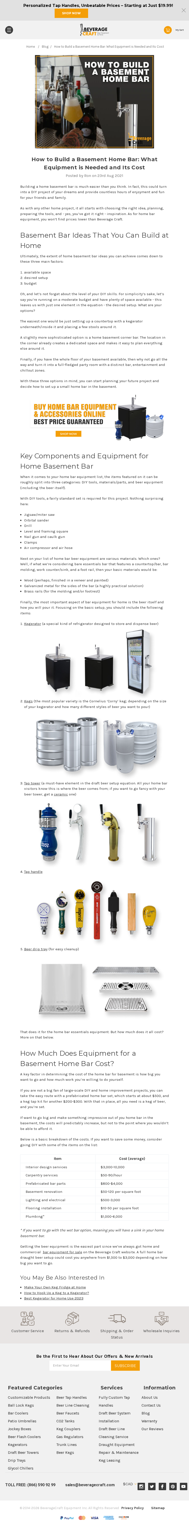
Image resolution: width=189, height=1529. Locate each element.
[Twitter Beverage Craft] (152, 1487)
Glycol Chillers (20, 1468)
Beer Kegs (65, 1452)
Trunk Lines (66, 1444)
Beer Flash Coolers (24, 1436)
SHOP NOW (71, 13)
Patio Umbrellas (22, 1421)
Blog (146, 1413)
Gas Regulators (69, 1436)
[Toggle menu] (9, 30)
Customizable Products (29, 1397)
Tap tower (32, 783)
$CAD (128, 1484)
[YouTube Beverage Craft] (183, 1487)
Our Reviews (152, 1429)
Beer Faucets (67, 1413)
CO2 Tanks (65, 1421)
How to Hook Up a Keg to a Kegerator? (56, 1293)
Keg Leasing (109, 1460)
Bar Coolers (18, 1413)
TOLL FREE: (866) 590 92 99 (30, 1485)
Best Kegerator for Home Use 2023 (53, 1298)
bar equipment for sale (62, 1252)
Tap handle (33, 871)
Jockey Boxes (19, 1429)
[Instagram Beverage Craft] (141, 1487)
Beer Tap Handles (71, 1397)
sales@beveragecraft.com (90, 1485)
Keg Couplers (68, 1429)
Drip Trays (17, 1460)
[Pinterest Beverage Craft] (173, 1487)
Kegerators (17, 1444)
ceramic (61, 794)
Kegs (28, 701)
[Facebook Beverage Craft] (162, 1487)
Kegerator (32, 623)
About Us (150, 1397)
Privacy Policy (132, 1508)
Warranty (149, 1421)
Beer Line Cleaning (72, 1405)
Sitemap (158, 1508)
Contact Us (151, 1405)
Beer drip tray (35, 949)
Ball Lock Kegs (21, 1405)
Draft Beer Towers (23, 1452)
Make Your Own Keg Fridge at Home (55, 1287)
